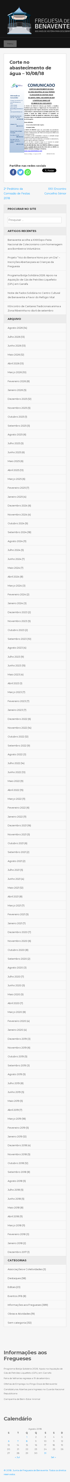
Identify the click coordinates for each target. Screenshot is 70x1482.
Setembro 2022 (17, 745)
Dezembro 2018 (17, 1145)
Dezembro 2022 (17, 718)
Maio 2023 (14, 674)
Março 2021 (14, 905)
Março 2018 (14, 1225)
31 (45, 1453)
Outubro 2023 (16, 630)
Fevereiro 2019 (16, 1127)
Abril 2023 (13, 683)
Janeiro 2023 (15, 709)
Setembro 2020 (17, 958)
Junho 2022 (14, 772)
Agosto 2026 (15, 327)
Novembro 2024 (17, 514)
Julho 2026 (14, 336)
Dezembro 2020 (18, 932)
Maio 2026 (14, 354)
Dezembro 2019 (17, 1038)
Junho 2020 (14, 985)
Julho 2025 (14, 443)
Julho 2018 (14, 1189)
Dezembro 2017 (17, 1251)
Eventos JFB (15, 1296)
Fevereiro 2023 (17, 701)
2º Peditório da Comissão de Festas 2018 (17, 193)
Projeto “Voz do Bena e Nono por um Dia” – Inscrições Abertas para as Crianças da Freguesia (34, 262)
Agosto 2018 (15, 1180)
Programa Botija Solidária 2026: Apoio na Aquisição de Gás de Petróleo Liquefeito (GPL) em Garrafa (32, 280)
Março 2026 (15, 372)
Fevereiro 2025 (17, 487)
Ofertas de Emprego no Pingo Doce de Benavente (30, 1383)
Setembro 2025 (17, 425)
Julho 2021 (14, 869)
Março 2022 (15, 798)
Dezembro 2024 (17, 505)
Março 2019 (14, 1118)
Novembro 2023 (17, 621)
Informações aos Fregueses (24, 1304)
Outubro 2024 (16, 523)
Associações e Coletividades (25, 1269)
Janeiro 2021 (15, 923)
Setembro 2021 (17, 852)
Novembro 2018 (17, 1154)
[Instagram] (57, 42)
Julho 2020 (14, 976)
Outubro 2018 (16, 1163)
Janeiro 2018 (15, 1243)
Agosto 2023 (15, 647)
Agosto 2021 (15, 861)
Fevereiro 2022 (17, 807)
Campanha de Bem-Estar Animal (22, 1399)
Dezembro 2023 (17, 612)
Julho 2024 (14, 549)
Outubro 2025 (16, 416)
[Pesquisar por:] (35, 220)
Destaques (14, 1278)
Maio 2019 (13, 1100)
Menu (10, 43)
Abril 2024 (13, 576)
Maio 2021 (13, 887)
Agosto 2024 (15, 541)
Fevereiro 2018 (17, 1234)
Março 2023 (15, 692)
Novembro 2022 (17, 727)
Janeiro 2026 (15, 390)
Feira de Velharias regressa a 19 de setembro (27, 1378)
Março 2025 (15, 478)
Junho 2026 (14, 345)
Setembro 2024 (17, 532)
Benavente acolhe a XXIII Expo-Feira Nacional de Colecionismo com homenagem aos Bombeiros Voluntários (35, 244)
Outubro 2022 (16, 736)
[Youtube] (63, 42)
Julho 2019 (14, 1083)
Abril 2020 (14, 1003)
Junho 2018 (14, 1198)
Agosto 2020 (15, 967)
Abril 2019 (13, 1109)
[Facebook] (52, 42)
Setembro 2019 (17, 1065)
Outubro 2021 (16, 843)
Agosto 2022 (15, 754)
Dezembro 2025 (17, 398)
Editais (11, 1287)
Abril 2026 (13, 363)
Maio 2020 (14, 994)
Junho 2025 (14, 452)
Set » (53, 1457)
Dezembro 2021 (17, 825)
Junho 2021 (14, 878)
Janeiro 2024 (15, 603)
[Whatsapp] (27, 172)
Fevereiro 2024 (17, 594)
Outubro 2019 (16, 1056)
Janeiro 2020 (15, 1029)
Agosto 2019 (15, 1074)
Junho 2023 (14, 665)
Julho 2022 (14, 763)
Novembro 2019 (17, 1047)
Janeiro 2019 (15, 1136)
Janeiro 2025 (15, 496)
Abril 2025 (13, 470)
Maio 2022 (14, 780)
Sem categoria (17, 1322)
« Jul (17, 1457)
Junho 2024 (14, 558)
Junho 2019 (14, 1092)
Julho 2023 (14, 656)
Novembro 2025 (17, 407)
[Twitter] (20, 172)
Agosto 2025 (15, 434)
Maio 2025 (14, 461)
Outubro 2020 (16, 949)
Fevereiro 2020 (17, 1020)
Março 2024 (15, 585)
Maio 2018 (14, 1207)
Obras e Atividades (19, 1313)
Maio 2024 (14, 567)
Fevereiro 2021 (16, 914)
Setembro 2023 (17, 638)
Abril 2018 (13, 1216)
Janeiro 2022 (15, 816)
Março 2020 (15, 1011)
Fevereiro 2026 (17, 381)
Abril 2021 (13, 896)
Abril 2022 (13, 789)
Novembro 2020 (17, 940)
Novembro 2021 (17, 834)
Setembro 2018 (17, 1171)
